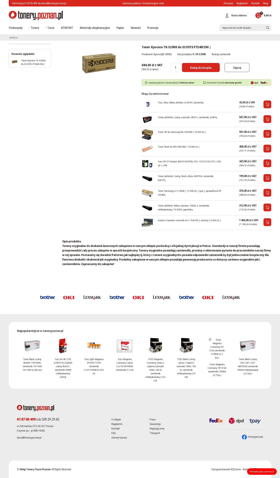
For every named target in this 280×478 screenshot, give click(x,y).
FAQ (113, 433)
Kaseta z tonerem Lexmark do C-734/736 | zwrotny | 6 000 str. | (189, 220)
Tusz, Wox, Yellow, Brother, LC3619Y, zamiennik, (181, 102)
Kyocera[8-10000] (162, 54)
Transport (155, 433)
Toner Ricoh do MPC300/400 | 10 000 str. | (179, 146)
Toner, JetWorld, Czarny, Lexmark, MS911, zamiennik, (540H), (187, 117)
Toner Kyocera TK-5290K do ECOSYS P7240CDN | (33, 62)
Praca (152, 419)
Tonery (35, 28)
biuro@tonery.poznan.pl (29, 437)
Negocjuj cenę (157, 428)
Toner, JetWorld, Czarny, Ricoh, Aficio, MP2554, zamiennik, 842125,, (186, 178)
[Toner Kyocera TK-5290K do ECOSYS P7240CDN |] (98, 64)
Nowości (136, 28)
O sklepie (116, 419)
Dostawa (228, 3)
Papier (120, 28)
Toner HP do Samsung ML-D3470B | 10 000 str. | (182, 131)
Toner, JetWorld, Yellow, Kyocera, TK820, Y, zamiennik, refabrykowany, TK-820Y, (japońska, (184, 207)
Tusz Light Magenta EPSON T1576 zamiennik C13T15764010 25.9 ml (94, 366)
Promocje (152, 28)
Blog (265, 3)
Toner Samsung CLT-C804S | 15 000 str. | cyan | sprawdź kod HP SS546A (189, 192)
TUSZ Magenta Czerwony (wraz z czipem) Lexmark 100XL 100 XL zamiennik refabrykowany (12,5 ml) (155, 369)
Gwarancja (155, 424)
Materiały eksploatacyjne (95, 28)
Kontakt (255, 3)
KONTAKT (67, 28)
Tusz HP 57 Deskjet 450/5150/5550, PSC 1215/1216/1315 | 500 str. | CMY (189, 163)
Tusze (50, 28)
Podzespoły (16, 28)
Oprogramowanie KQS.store (226, 469)
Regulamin (242, 3)
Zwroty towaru (119, 437)
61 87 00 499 (30, 3)
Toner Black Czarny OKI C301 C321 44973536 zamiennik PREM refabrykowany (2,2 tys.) (247, 366)
